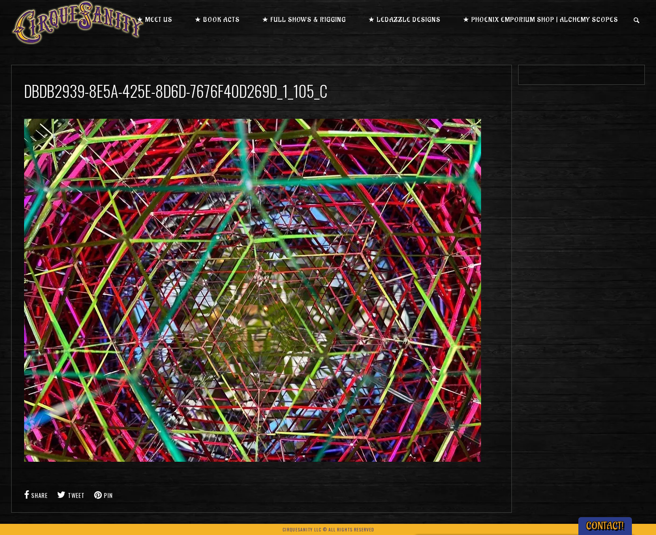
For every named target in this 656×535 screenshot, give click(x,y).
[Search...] (637, 20)
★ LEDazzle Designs (404, 20)
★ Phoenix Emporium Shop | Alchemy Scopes (540, 20)
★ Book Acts (217, 20)
